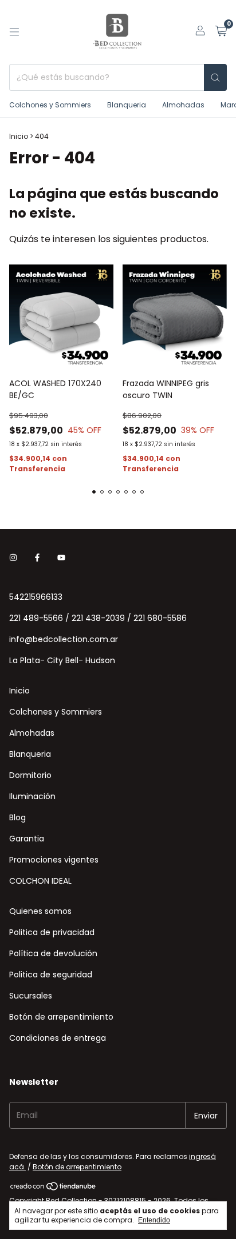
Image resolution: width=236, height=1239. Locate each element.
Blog (17, 817)
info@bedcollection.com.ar (63, 639)
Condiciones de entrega (57, 1038)
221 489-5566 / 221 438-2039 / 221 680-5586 (98, 618)
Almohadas (183, 105)
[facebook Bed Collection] (37, 558)
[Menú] (14, 32)
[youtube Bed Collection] (61, 558)
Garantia (26, 838)
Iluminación (32, 796)
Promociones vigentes (54, 859)
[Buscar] (215, 77)
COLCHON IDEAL (40, 881)
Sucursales (30, 995)
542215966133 (35, 597)
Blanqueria (126, 105)
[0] (221, 32)
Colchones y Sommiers (50, 105)
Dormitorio (30, 775)
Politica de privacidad (52, 932)
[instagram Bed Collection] (13, 558)
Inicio (18, 136)
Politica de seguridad (50, 974)
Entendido (154, 1220)
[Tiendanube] (53, 1188)
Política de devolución (53, 953)
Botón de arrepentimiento (61, 1017)
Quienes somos (40, 911)
